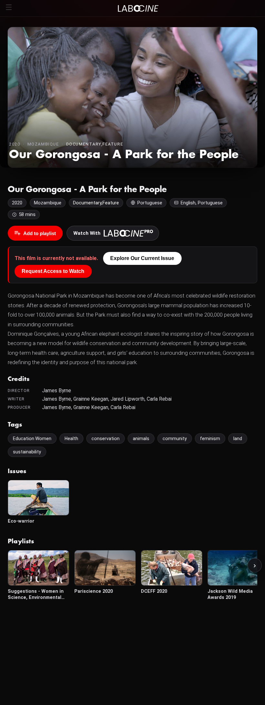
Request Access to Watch (53, 271)
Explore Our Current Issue (142, 258)
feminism (210, 438)
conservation (105, 438)
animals (141, 438)
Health (71, 438)
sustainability (27, 451)
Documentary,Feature (94, 144)
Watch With (87, 233)
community (175, 438)
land (237, 438)
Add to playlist (39, 233)
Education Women (32, 438)
